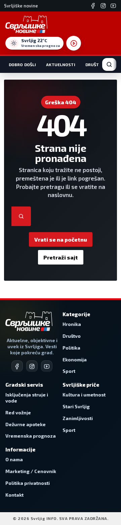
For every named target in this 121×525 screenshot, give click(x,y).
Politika (71, 348)
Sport (69, 371)
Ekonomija (75, 359)
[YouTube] (113, 5)
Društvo (95, 64)
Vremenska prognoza (30, 436)
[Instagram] (103, 5)
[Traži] (21, 216)
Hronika (72, 324)
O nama (14, 459)
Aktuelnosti (60, 64)
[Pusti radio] (73, 43)
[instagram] (32, 366)
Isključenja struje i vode (26, 398)
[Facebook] (93, 5)
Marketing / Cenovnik (30, 471)
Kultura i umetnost (84, 394)
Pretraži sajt (60, 257)
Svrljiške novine (21, 5)
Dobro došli (22, 64)
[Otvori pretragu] (109, 64)
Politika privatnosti (27, 483)
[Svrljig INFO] (26, 24)
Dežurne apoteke (25, 424)
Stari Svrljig (76, 406)
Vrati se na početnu (60, 239)
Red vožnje (18, 412)
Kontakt (14, 495)
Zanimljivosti (78, 418)
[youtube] (46, 366)
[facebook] (17, 366)
